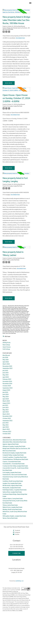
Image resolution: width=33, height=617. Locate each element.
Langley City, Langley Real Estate (23, 321)
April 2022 (6, 427)
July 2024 (5, 392)
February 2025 (7, 379)
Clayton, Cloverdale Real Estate (18, 314)
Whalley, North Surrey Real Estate (14, 330)
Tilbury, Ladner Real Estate (13, 259)
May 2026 (5, 359)
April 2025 (6, 377)
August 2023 (6, 403)
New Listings (6, 345)
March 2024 (6, 401)
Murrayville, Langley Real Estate (22, 323)
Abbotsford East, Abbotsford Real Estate (16, 305)
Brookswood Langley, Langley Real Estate (14, 453)
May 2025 (5, 375)
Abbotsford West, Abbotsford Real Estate (14, 442)
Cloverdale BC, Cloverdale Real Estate (13, 463)
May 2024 (5, 396)
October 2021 (7, 433)
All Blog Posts (6, 342)
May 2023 (5, 410)
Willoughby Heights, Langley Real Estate (14, 516)
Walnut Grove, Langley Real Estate (12, 507)
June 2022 (5, 423)
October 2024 (7, 386)
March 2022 (6, 429)
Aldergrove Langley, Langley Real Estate (11, 308)
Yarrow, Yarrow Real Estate (11, 333)
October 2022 (7, 418)
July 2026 (5, 357)
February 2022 (7, 431)
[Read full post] (16, 12)
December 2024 (7, 381)
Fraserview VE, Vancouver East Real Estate (15, 474)
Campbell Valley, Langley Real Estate (21, 311)
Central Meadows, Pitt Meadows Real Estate (15, 459)
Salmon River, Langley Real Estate (12, 492)
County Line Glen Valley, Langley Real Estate (20, 315)
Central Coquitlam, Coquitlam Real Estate (11, 313)
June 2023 (5, 407)
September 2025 (7, 368)
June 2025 (5, 372)
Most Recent (6, 355)
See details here (20, 38)
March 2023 (6, 414)
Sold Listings (6, 349)
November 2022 (7, 416)
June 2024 (5, 394)
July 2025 (5, 370)
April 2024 (6, 399)
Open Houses (7, 347)
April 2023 (6, 412)
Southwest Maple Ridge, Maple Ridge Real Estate (15, 326)
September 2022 (7, 420)
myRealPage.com (19, 580)
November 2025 (7, 366)
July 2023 (5, 405)
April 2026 (6, 362)
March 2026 (6, 364)
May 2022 (5, 425)
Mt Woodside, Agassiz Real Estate (9, 323)
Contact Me (16, 553)
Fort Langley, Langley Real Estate (14, 106)
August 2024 (6, 390)
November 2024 (7, 383)
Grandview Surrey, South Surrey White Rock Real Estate (16, 320)
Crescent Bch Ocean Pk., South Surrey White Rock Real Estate (15, 317)
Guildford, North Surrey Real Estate (10, 321)
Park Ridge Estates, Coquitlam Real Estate (11, 324)
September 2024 (7, 388)
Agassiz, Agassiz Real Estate (20, 307)
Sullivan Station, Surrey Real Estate (13, 498)
